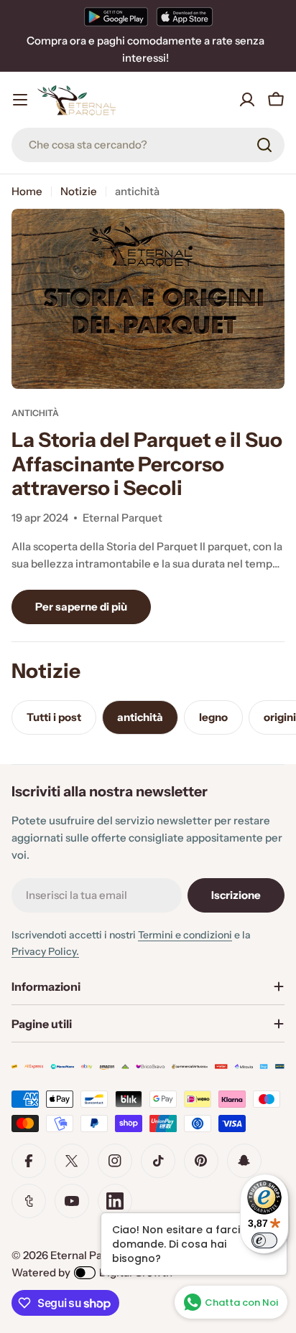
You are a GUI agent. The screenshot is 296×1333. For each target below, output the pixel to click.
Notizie (78, 191)
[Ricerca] (264, 145)
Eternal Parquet (90, 1255)
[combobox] (148, 145)
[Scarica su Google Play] (116, 16)
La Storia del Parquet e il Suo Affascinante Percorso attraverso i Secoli (146, 464)
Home (26, 191)
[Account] (247, 99)
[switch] (264, 1240)
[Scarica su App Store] (184, 16)
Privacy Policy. (45, 951)
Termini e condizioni (185, 934)
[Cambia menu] (20, 99)
